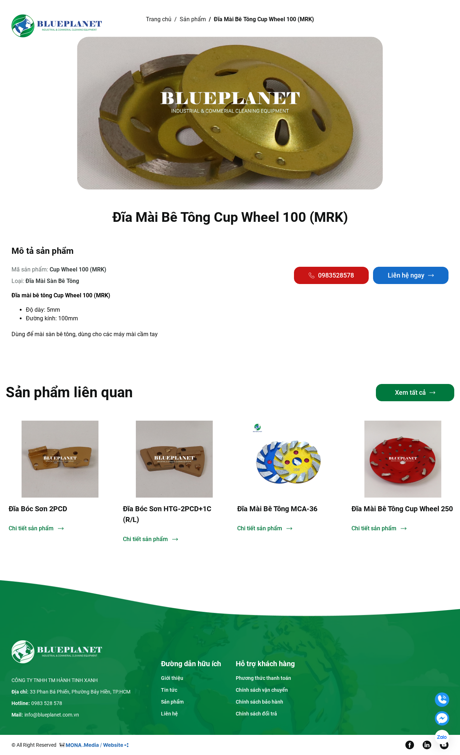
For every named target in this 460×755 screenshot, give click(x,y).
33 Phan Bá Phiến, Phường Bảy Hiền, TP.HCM (80, 692)
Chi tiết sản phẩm (31, 528)
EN (398, 25)
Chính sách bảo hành (259, 702)
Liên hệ (301, 25)
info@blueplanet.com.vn (51, 715)
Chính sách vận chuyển (262, 690)
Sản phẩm (229, 25)
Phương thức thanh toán (263, 678)
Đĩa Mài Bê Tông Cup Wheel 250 (402, 508)
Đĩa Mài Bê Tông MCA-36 (277, 508)
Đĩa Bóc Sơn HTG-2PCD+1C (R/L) (167, 514)
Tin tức (267, 25)
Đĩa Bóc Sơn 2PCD (38, 508)
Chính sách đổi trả (256, 714)
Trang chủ (151, 25)
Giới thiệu (187, 25)
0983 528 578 (46, 703)
